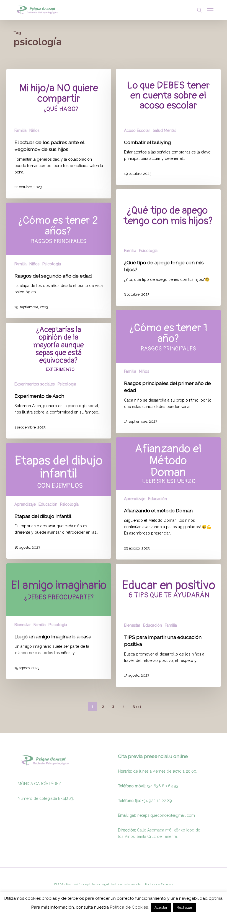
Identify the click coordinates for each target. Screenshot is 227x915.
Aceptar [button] (160, 907)
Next (137, 706)
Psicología (148, 250)
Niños (34, 130)
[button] (210, 10)
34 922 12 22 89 (157, 800)
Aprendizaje (134, 498)
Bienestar (22, 624)
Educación (157, 498)
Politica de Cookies (158, 884)
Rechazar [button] (184, 907)
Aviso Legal (100, 884)
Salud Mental (164, 130)
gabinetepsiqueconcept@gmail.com (162, 815)
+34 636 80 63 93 (162, 786)
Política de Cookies (129, 907)
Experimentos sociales (34, 384)
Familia (20, 130)
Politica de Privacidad (126, 884)
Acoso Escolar (137, 130)
